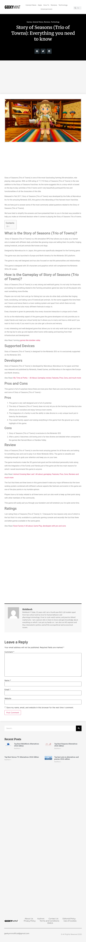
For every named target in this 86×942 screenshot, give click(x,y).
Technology (63, 5)
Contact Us (53, 919)
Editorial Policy (69, 919)
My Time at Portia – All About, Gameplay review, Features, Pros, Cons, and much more (47, 378)
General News (31, 5)
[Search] (79, 728)
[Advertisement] (43, 77)
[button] (37, 51)
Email (7, 689)
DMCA (50, 923)
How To (46, 5)
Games (29, 22)
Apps (40, 5)
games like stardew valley (30, 340)
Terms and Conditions (49, 921)
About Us (29, 919)
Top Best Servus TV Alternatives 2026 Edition (21, 757)
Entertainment (46, 9)
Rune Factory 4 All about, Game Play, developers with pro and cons (39, 526)
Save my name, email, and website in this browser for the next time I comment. (40, 707)
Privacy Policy (29, 921)
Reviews (54, 5)
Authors (40, 919)
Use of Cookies (69, 921)
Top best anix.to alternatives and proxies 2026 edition (66, 758)
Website (7, 698)
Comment (9, 652)
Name (7, 680)
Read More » (17, 748)
